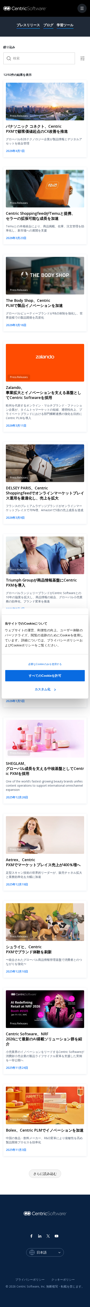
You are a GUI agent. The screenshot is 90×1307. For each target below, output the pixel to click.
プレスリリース (28, 25)
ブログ (48, 25)
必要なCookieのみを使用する (45, 664)
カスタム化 (43, 689)
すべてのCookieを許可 (45, 675)
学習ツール (65, 25)
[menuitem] (30, 1280)
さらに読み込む (45, 1173)
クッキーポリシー (63, 1279)
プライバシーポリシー (30, 1279)
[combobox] (50, 1252)
